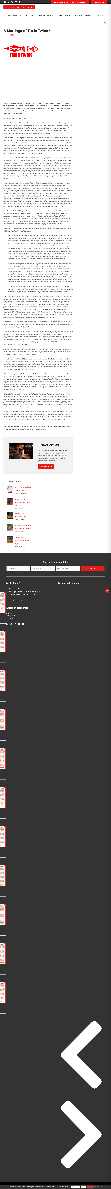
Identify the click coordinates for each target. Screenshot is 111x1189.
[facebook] (5, 2)
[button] (105, 23)
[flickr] (19, 2)
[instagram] (12, 2)
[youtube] (16, 2)
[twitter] (9, 2)
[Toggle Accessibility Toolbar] (107, 591)
